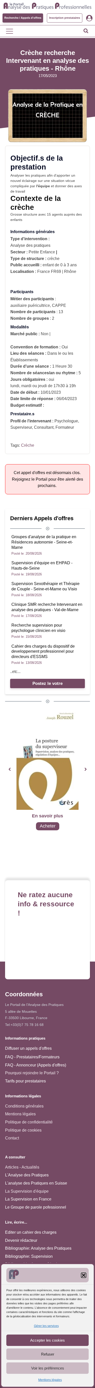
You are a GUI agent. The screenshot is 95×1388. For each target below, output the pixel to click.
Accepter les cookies (47, 1340)
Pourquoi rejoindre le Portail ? (32, 1073)
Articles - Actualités (22, 1167)
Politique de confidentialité (29, 1122)
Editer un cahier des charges (30, 1232)
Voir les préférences (47, 1368)
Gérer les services (46, 1326)
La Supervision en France (28, 1199)
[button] (83, 1275)
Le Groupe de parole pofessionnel (35, 1207)
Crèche (27, 445)
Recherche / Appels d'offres (22, 17)
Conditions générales (24, 1106)
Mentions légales (50, 1380)
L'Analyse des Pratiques (27, 1175)
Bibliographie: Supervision (29, 1256)
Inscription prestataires (64, 17)
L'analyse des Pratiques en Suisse (36, 1183)
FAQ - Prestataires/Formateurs (32, 1057)
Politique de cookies (23, 1130)
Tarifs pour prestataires (25, 1081)
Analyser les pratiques (28, 175)
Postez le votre (47, 683)
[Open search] (86, 30)
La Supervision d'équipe (27, 1191)
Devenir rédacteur (21, 1240)
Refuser (47, 1354)
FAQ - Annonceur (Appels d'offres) (35, 1065)
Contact (12, 1138)
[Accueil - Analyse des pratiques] (47, 5)
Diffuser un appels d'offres (28, 1048)
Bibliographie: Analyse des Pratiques (38, 1248)
